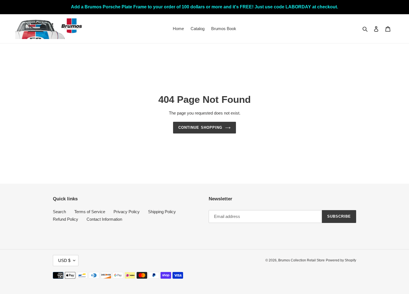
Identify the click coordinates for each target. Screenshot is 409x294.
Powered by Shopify (341, 260)
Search (59, 211)
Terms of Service (89, 211)
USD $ (64, 260)
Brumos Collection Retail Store (301, 260)
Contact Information (104, 219)
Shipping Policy (162, 211)
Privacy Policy (127, 211)
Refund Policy (65, 219)
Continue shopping (200, 127)
